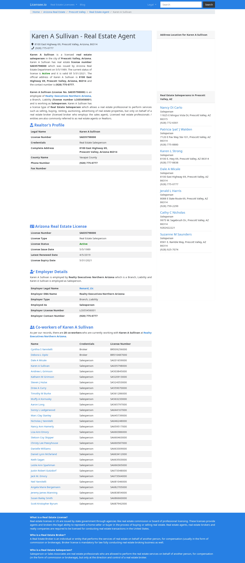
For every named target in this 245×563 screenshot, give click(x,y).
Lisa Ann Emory (40, 432)
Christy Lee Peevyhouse (44, 443)
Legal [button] (151, 4)
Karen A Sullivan (40, 365)
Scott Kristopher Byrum (44, 503)
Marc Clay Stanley (41, 415)
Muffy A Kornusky (41, 399)
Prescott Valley (77, 11)
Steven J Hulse (39, 382)
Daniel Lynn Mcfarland (44, 454)
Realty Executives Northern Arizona (68, 95)
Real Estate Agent (99, 11)
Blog (82, 4)
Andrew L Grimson (41, 371)
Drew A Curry (38, 388)
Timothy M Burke (41, 393)
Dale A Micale (38, 360)
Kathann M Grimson (42, 376)
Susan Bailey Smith (42, 498)
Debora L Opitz (39, 354)
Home (36, 11)
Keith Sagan (37, 459)
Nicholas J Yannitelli (42, 421)
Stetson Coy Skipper (42, 437)
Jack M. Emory (39, 476)
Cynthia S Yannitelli (41, 349)
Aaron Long (37, 404)
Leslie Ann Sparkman (43, 465)
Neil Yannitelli (38, 481)
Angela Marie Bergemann (45, 487)
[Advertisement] (122, 22)
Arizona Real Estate (54, 11)
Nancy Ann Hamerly (42, 426)
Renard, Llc (87, 288)
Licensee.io (38, 4)
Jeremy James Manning (44, 492)
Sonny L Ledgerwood (43, 410)
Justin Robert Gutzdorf (43, 470)
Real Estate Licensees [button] (62, 4)
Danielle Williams (41, 448)
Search (209, 4)
